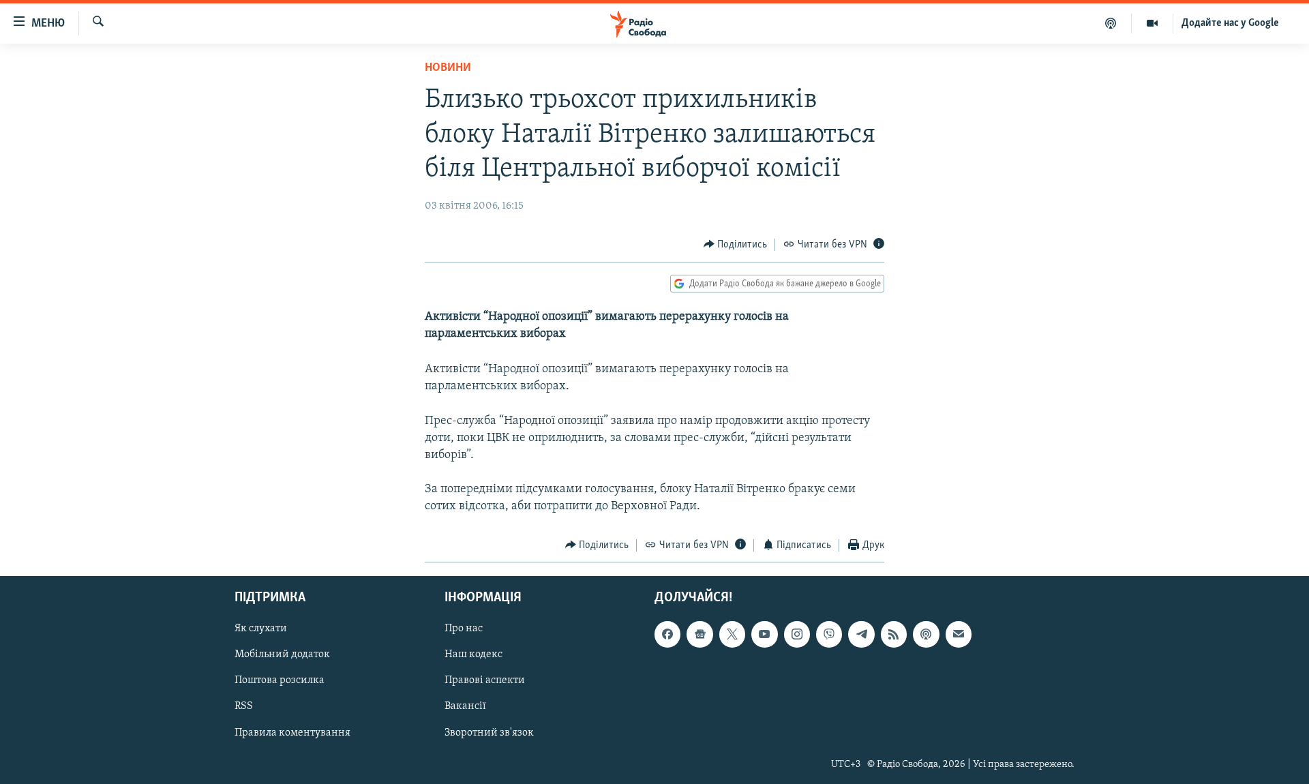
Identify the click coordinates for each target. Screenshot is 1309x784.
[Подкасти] (1111, 23)
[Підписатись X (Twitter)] (732, 634)
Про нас (464, 628)
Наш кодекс (473, 655)
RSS (244, 707)
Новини (448, 68)
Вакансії (465, 707)
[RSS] (894, 634)
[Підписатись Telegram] (861, 634)
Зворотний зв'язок (489, 732)
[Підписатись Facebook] (667, 634)
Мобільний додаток (282, 655)
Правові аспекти (485, 681)
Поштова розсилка (280, 681)
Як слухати (261, 628)
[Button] (736, 245)
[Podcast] (926, 634)
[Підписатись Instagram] (797, 634)
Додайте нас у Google (1230, 23)
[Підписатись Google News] (699, 634)
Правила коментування (292, 732)
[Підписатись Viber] (829, 634)
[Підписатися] (959, 634)
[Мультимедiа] (1152, 23)
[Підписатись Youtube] (764, 634)
